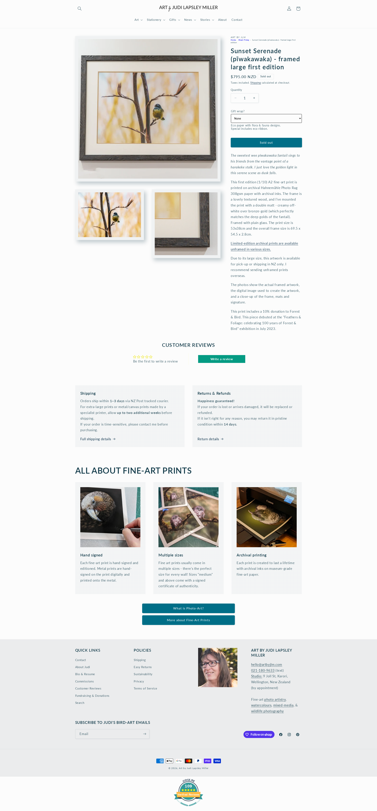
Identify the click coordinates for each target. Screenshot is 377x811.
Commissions (84, 681)
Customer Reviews (88, 688)
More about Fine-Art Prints (188, 620)
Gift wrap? (237, 111)
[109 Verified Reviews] (188, 808)
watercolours (261, 705)
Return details (208, 439)
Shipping (255, 82)
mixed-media (283, 705)
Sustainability (143, 674)
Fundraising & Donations (92, 695)
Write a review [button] (221, 359)
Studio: (256, 676)
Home (233, 40)
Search (79, 702)
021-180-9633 (263, 670)
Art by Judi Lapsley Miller (194, 768)
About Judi (82, 667)
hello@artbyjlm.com (266, 664)
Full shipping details (95, 439)
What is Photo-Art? (188, 608)
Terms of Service (145, 688)
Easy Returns (143, 667)
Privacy (139, 681)
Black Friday (244, 40)
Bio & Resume (85, 674)
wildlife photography (267, 711)
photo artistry (275, 699)
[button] (79, 8)
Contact (80, 660)
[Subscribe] (144, 734)
